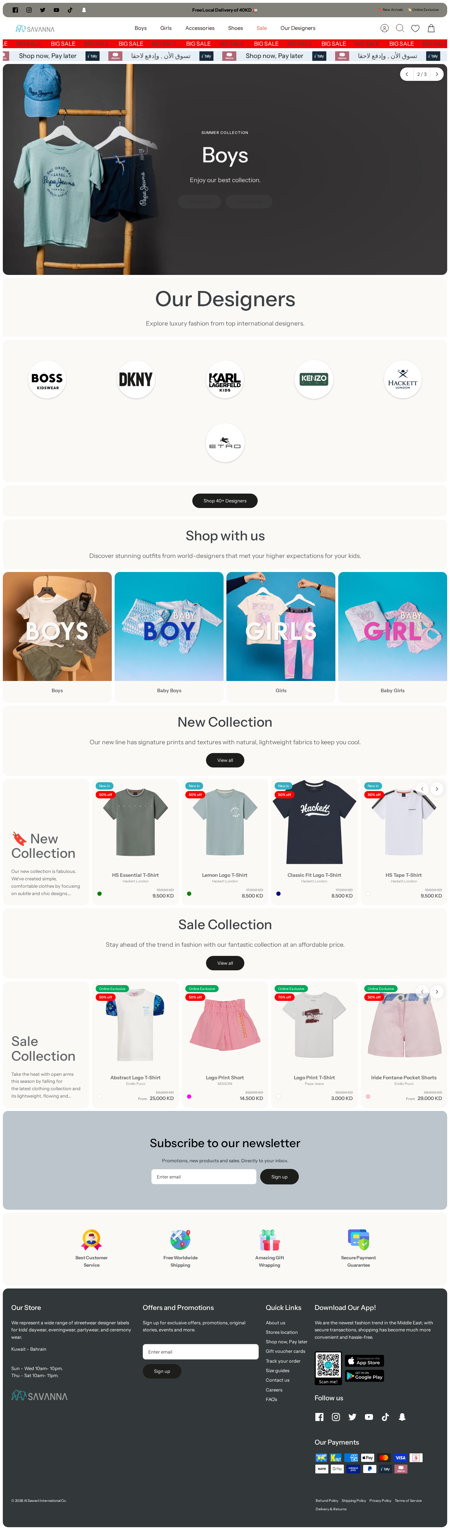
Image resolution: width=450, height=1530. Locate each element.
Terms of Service (408, 1500)
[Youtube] (56, 10)
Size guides (277, 1370)
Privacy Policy (380, 1500)
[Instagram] (29, 10)
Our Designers (298, 28)
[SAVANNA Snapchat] (84, 10)
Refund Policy (327, 1500)
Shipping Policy (354, 1500)
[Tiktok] (70, 10)
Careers (274, 1390)
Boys (141, 28)
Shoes (235, 28)
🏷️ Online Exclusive (423, 9)
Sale (262, 28)
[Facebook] (15, 10)
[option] (225, 169)
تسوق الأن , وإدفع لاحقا (164, 56)
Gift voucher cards (285, 1351)
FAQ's (271, 1399)
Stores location (282, 1332)
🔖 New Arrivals (390, 9)
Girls (166, 28)
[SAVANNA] (35, 28)
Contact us (277, 1380)
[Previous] (153, 10)
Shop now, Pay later (51, 56)
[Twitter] (43, 10)
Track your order (283, 1361)
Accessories (199, 28)
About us (275, 1322)
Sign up (279, 1176)
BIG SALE (38, 43)
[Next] (297, 10)
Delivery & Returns (331, 1509)
